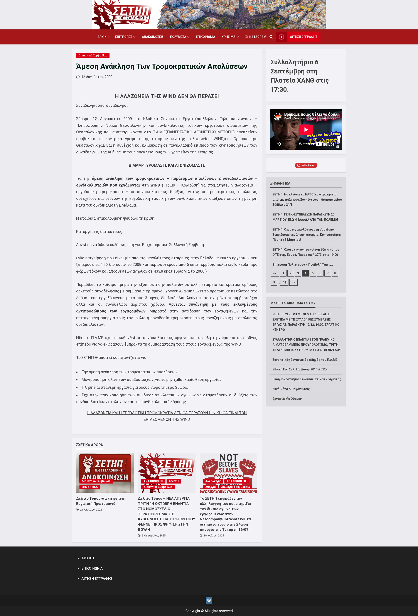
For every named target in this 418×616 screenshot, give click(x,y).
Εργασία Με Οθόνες (287, 398)
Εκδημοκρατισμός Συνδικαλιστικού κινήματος (307, 379)
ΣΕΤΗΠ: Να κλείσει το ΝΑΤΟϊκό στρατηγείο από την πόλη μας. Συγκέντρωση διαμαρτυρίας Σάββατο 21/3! (307, 200)
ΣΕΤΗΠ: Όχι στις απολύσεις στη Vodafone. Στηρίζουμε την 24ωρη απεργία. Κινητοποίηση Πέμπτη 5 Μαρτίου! (307, 235)
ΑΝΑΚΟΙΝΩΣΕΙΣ (152, 37)
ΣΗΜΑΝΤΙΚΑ (90, 487)
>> (293, 282)
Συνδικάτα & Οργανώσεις (291, 389)
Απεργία (174, 481)
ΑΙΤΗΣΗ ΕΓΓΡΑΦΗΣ (303, 37)
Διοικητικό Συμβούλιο (92, 55)
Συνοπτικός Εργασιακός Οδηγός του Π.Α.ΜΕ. (305, 359)
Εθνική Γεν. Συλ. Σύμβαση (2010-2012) (300, 369)
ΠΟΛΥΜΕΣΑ (178, 37)
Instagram (257, 37)
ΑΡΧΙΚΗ (103, 37)
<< (275, 273)
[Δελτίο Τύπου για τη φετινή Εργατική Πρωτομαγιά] (105, 473)
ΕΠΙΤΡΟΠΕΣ (123, 37)
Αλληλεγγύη (213, 481)
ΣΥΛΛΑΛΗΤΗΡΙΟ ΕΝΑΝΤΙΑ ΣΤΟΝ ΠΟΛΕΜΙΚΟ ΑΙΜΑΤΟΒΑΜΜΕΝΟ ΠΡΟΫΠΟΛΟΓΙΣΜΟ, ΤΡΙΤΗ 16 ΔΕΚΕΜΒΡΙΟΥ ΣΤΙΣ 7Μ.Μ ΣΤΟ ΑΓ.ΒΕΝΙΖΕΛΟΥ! (307, 345)
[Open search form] (271, 37)
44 (284, 282)
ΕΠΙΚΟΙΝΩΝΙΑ (205, 37)
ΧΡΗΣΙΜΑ (228, 37)
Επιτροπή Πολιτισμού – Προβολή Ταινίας (303, 264)
